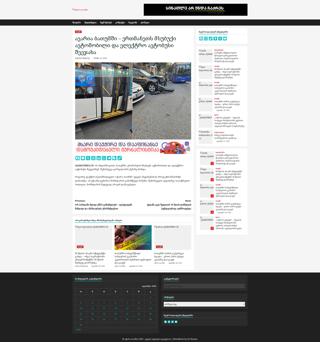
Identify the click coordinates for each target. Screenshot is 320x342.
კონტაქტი (120, 22)
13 (115, 308)
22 (139, 313)
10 (81, 308)
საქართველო (219, 132)
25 (92, 319)
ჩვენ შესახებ (106, 22)
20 (115, 313)
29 (139, 319)
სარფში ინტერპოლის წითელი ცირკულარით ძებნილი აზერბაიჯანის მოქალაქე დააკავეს (205, 56)
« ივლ (78, 329)
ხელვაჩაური (218, 50)
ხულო (216, 115)
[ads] (133, 146)
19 (104, 313)
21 (127, 313)
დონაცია (145, 22)
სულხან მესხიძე (82, 58)
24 (81, 319)
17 (81, 313)
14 (127, 308)
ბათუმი (78, 32)
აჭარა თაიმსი (120, 266)
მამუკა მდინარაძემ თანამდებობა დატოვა (205, 137)
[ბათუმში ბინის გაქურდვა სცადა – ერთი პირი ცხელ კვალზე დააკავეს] (172, 237)
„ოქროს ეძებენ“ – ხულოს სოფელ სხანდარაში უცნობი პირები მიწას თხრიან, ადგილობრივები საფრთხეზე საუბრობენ (205, 121)
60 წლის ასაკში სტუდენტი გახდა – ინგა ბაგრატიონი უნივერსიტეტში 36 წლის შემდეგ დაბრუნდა (90, 258)
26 (104, 319)
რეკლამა (132, 22)
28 (127, 319)
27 (115, 319)
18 (92, 313)
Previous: (103, 204)
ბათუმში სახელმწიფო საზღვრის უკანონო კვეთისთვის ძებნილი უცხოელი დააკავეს (133, 258)
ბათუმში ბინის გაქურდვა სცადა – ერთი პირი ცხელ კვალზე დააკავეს (169, 256)
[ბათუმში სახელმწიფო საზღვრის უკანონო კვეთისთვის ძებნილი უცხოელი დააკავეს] (133, 237)
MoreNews (178, 339)
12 (104, 308)
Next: (169, 204)
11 (92, 308)
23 (150, 313)
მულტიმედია (90, 22)
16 (150, 308)
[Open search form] (247, 22)
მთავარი (76, 22)
